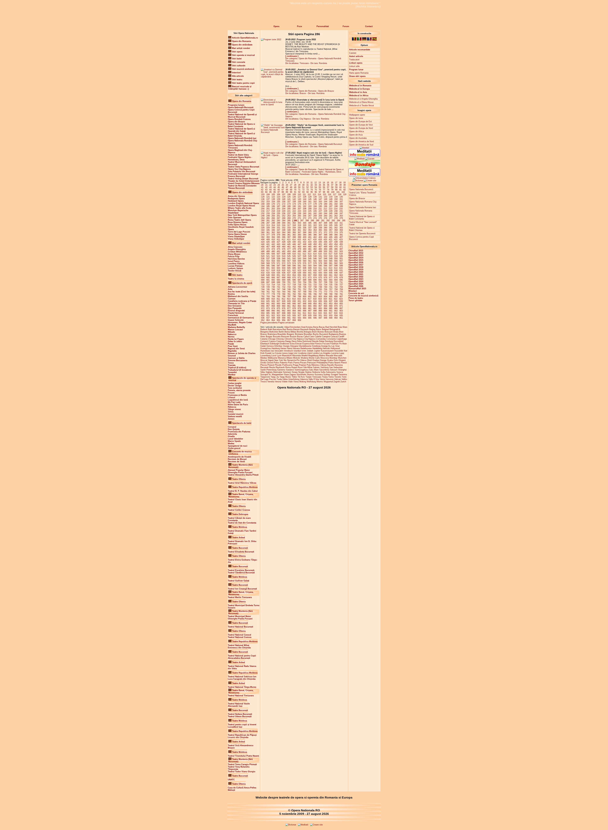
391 (341, 235)
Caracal (334, 336)
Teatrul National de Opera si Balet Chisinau (362, 229)
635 (278, 273)
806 (336, 296)
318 (294, 225)
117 (334, 194)
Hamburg (276, 348)
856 (262, 306)
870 (336, 306)
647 (341, 273)
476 (283, 249)
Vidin (290, 381)
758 (336, 289)
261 (330, 216)
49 (295, 187)
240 (304, 213)
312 (262, 225)
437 (330, 242)
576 (304, 263)
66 (278, 189)
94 (307, 192)
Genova (270, 346)
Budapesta (334, 334)
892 (283, 311)
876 (283, 308)
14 (324, 182)
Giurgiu (286, 346)
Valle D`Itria (313, 379)
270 (294, 218)
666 (273, 277)
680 (262, 280)
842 (273, 303)
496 (304, 251)
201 (268, 208)
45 (278, 187)
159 (299, 201)
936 (262, 318)
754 (315, 289)
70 (295, 189)
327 (341, 225)
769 (309, 292)
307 (320, 223)
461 (289, 246)
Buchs (316, 334)
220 (283, 211)
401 (309, 237)
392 (262, 237)
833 (309, 301)
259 (320, 216)
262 (336, 216)
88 (283, 192)
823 (341, 299)
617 (268, 270)
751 (299, 289)
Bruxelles (308, 334)
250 (273, 216)
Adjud (287, 327)
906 (273, 313)
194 (315, 206)
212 (325, 208)
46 (283, 187)
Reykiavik (280, 367)
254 (294, 216)
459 (278, 246)
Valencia (304, 379)
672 (304, 277)
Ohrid (309, 360)
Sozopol (264, 374)
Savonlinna (324, 370)
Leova (285, 353)
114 (319, 194)
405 (330, 237)
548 (325, 258)
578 (315, 263)
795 (278, 296)
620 (283, 270)
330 (273, 227)
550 (336, 258)
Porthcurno (287, 365)
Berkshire (273, 332)
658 (315, 275)
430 (294, 242)
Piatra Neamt (334, 362)
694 (336, 280)
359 (341, 230)
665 (268, 277)
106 (278, 194)
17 (336, 182)
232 (262, 213)
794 (273, 296)
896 (304, 311)
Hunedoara (265, 351)
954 (273, 320)
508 (283, 254)
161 (309, 201)
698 (273, 282)
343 (341, 227)
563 (320, 261)
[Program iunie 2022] (271, 39)
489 (268, 251)
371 (320, 232)
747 (278, 289)
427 (278, 242)
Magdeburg (313, 355)
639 (299, 273)
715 (278, 284)
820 (325, 299)
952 (262, 320)
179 (320, 204)
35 (324, 185)
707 (320, 282)
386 (315, 235)
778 (273, 294)
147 (320, 199)
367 (299, 232)
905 (268, 313)
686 (294, 280)
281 (268, 220)
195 (320, 206)
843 (278, 303)
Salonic (316, 367)
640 (304, 273)
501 (330, 251)
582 (336, 263)
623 (299, 270)
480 (304, 249)
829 (289, 301)
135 (341, 197)
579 (320, 263)
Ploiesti (270, 365)
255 (299, 216)
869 (330, 306)
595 (320, 265)
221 (289, 211)
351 (299, 230)
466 (315, 246)
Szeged (334, 374)
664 (262, 277)
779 (278, 294)
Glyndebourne (305, 346)
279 (341, 218)
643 (320, 273)
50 (299, 187)
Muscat (263, 360)
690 (315, 280)
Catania (263, 339)
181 (330, 204)
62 (262, 189)
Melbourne (272, 358)
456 (262, 246)
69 (291, 189)
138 (273, 199)
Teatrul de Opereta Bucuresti (362, 233)
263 (341, 216)
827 (278, 301)
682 (273, 280)
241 (309, 213)
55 (320, 187)
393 (268, 237)
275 (320, 218)
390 (336, 235)
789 (330, 294)
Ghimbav (278, 346)
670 (294, 277)
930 (315, 315)
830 (294, 301)
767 (299, 292)
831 (299, 301)
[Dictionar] (357, 180)
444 (283, 244)
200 (262, 208)
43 (270, 187)
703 (299, 282)
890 (273, 311)
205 (289, 208)
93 (303, 192)
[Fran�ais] (369, 40)
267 (278, 218)
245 (330, 213)
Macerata (296, 355)
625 (309, 270)
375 (341, 232)
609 (309, 268)
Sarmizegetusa (301, 370)
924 (283, 315)
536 (262, 258)
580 (325, 263)
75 (315, 189)
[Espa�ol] (374, 40)
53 (311, 187)
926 (294, 315)
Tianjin (309, 377)
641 (309, 273)
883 (320, 308)
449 (309, 244)
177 (309, 204)
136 (262, 199)
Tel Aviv (301, 377)
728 (262, 287)
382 (294, 235)
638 (294, 273)
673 (309, 277)
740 (325, 287)
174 (294, 204)
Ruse (300, 367)
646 (336, 273)
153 (268, 201)
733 (289, 287)
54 (315, 187)
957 (289, 320)
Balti (270, 329)
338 (315, 227)
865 (309, 306)
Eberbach (264, 343)
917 (330, 313)
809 (268, 299)
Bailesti (263, 329)
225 (309, 211)
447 (299, 244)
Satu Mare (314, 370)
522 (273, 256)
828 (283, 301)
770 (315, 292)
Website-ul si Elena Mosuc (361, 102)
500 (325, 251)
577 (309, 263)
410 (273, 239)
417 (309, 239)
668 (283, 277)
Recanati (264, 367)
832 (304, 301)
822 (335, 299)
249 (268, 216)
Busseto (277, 336)
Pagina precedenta (269, 322)
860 (283, 306)
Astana (309, 327)
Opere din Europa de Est (360, 121)
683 (278, 280)
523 (278, 256)
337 (309, 227)
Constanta (331, 339)
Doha (299, 341)
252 (283, 216)
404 (325, 237)
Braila (336, 332)
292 (328, 220)
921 (268, 315)
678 (336, 277)
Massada (338, 355)
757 (330, 289)
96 (315, 192)
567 (341, 261)
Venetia (270, 381)
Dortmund (306, 341)
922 (273, 315)
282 (273, 220)
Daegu (288, 341)
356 (325, 230)
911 (299, 313)
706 (315, 282)
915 (320, 313)
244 (325, 213)
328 (262, 227)
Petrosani (311, 362)
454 (336, 244)
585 (268, 265)
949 (330, 318)
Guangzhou (265, 348)
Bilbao (293, 332)
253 (289, 216)
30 (303, 185)
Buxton (293, 336)
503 (341, 251)
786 (315, 294)
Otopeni (342, 360)
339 (320, 227)
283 (278, 220)
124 (283, 197)
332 (283, 227)
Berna (287, 332)
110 (299, 194)
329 (268, 227)
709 (330, 282)
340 (325, 227)
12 (315, 182)
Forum (346, 26)
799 (299, 296)
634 (273, 273)
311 (341, 223)
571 (278, 263)
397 (289, 237)
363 (278, 232)
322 (315, 225)
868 (325, 306)
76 (320, 189)
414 (294, 239)
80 (336, 189)
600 (262, 268)
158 (294, 201)
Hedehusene (306, 348)
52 (307, 187)
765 (289, 292)
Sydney (326, 374)
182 (336, 204)
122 (273, 197)
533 (330, 256)
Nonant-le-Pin (293, 360)
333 (289, 227)
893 (289, 311)
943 (299, 318)
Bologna (307, 332)
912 (304, 313)
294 (338, 220)
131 (320, 197)
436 (325, 242)
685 (289, 280)
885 (330, 308)
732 (283, 287)
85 (270, 192)
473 (268, 249)
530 (315, 256)
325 (330, 225)
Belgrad (325, 329)
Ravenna (339, 365)
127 (299, 197)
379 (278, 235)
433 (309, 242)
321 (309, 225)
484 (325, 249)
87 (278, 192)
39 (340, 185)
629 (330, 270)
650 (273, 275)
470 (336, 246)
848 (304, 303)
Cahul (306, 336)
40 (344, 185)
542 (294, 258)
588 (283, 265)
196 (325, 206)
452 (325, 244)
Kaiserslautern (327, 351)
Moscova (324, 358)
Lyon (279, 355)
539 (278, 258)
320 (304, 225)
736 (304, 287)
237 (289, 213)
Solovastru (331, 372)
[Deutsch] (364, 40)
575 (299, 263)
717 (289, 284)
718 (294, 284)
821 (330, 299)
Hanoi (289, 348)
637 (289, 273)
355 (320, 230)
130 (315, 197)
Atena (315, 327)
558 (294, 261)
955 (278, 320)
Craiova (272, 341)
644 (325, 273)
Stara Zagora (290, 374)
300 (283, 223)
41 (262, 187)
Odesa (303, 360)
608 (304, 268)
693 (330, 280)
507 (278, 254)
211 (320, 208)
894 (294, 311)
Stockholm (301, 374)
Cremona (280, 341)
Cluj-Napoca (309, 339)
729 (268, 287)
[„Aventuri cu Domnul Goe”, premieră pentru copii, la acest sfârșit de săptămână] (273, 76)
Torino (331, 377)
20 (262, 185)
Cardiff (341, 336)
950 (336, 318)
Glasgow (294, 346)
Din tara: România (318, 63)
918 (335, 313)
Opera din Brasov (357, 198)
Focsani (326, 343)
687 (299, 280)
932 (325, 315)
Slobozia (316, 372)
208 (304, 208)
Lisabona (302, 353)
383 (299, 235)
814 (294, 299)
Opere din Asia (356, 135)
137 (268, 199)
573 (289, 263)
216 (262, 211)
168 (262, 204)
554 (273, 261)
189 (289, 206)
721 (309, 284)
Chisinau (280, 339)
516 (325, 254)
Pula (309, 365)
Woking (302, 381)
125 (289, 197)
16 (332, 182)
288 (307, 220)
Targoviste (265, 377)
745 (268, 289)
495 (299, 251)
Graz (337, 346)
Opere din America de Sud (361, 145)
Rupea (294, 367)
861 (289, 306)
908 (283, 313)
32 (311, 185)
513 (309, 254)
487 (341, 249)
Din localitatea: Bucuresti (296, 146)
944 (304, 318)
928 (304, 315)
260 (325, 216)
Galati (263, 346)
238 (294, 213)
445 (289, 244)
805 (330, 296)
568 (262, 263)
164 (325, 201)
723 (320, 284)
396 (283, 237)
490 (273, 251)
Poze (299, 26)
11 (311, 182)
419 (320, 239)
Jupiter (317, 351)
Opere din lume (356, 118)
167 (341, 201)
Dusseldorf (338, 341)
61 (344, 187)
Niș (285, 360)
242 (315, 213)
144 (304, 199)
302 (294, 223)
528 (304, 256)
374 (336, 232)
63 (266, 189)
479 (299, 249)
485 (330, 249)
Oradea (315, 360)
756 (325, 289)
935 (341, 315)
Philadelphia (322, 362)
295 (343, 220)
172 (283, 204)
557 (289, 261)
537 (268, 258)
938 (273, 318)
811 (278, 299)
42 (266, 187)
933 (330, 315)
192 (304, 206)
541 (289, 258)
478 (294, 249)
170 (273, 204)
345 (268, 230)
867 (320, 306)
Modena (304, 358)
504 (262, 254)
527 (299, 256)
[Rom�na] (354, 40)
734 (294, 287)
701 (289, 282)
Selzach (333, 370)
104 (268, 194)
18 (340, 182)
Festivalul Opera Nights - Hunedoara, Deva (321, 172)
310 (336, 223)
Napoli (271, 360)
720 (304, 284)
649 (268, 275)
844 (283, 303)
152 (262, 201)
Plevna (263, 365)
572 (283, 263)
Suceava (319, 374)
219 (278, 211)
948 (325, 318)
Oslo (336, 360)
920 (262, 315)
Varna (322, 379)
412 (283, 239)
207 (299, 208)
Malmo (322, 355)
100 (332, 192)
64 (270, 189)
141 (289, 199)
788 (325, 294)
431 (299, 242)
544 (304, 258)
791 (341, 294)
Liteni (309, 353)
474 (273, 249)
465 (309, 246)
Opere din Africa (356, 131)
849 (309, 303)
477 (289, 249)
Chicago (272, 339)
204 (283, 208)
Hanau (283, 348)
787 (320, 294)
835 (320, 301)
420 (325, 239)
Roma (288, 367)
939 (278, 318)
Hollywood (335, 348)
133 (330, 197)
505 (268, 254)
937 (268, 318)
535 (341, 256)
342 (336, 227)
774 (336, 292)
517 (330, 254)
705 (309, 282)
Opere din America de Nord (361, 141)
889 (268, 311)
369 (309, 232)
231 (341, 211)
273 (309, 218)
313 (268, 225)
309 (330, 223)
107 (283, 194)
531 (320, 256)
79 (332, 189)
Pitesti (344, 362)
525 (289, 256)
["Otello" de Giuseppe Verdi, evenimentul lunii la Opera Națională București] (273, 132)
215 (341, 208)
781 (289, 294)
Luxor (273, 355)
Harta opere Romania (358, 73)
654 (294, 275)
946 (315, 318)
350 (294, 230)
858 (273, 306)
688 (304, 280)
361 (268, 232)
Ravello (330, 365)
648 (262, 275)
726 (336, 284)
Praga (295, 365)
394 (273, 237)
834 (315, 301)
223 (299, 211)
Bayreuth (304, 329)
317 (289, 225)
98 (324, 192)
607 (299, 268)
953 (268, 320)
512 (304, 254)
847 (299, 303)
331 (278, 227)
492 (283, 251)
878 (294, 308)
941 (289, 318)
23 (274, 185)
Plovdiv (278, 365)
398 (294, 237)
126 (294, 197)
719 (299, 284)
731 (278, 287)
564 (325, 261)
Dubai (321, 341)
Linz (296, 353)
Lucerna (335, 353)
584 (262, 265)
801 (309, 296)
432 (304, 242)
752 (304, 289)
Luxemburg (265, 355)
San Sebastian (336, 367)
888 (262, 311)
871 (341, 306)
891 (278, 311)
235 (278, 213)
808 (262, 299)
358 (336, 230)
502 (336, 251)
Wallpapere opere (357, 115)
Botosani (329, 332)
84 (266, 192)
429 (289, 242)
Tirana (325, 377)
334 (294, 227)
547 (320, 258)
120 (262, 197)
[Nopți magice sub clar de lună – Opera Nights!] (273, 157)
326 (336, 225)
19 (344, 182)
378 (273, 235)
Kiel (345, 351)
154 (273, 201)
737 (309, 287)
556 (283, 261)
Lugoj (341, 353)
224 (304, 211)
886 (336, 308)
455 (341, 244)
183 (341, 204)
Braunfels (281, 334)
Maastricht (287, 355)
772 (325, 292)
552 (262, 261)
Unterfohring (293, 379)
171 (278, 204)
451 (320, 244)
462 (294, 246)
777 (268, 294)
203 (278, 208)
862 (294, 306)
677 (330, 277)
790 (336, 294)
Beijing (312, 329)
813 (288, 299)
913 (309, 313)
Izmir (303, 351)
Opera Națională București (330, 144)
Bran (341, 332)
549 (330, 258)
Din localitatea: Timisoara (297, 63)
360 (262, 232)
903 (341, 311)
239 (299, 213)
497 (309, 251)
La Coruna (276, 353)
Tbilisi (294, 377)
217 (268, 211)
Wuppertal (328, 381)
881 (309, 308)
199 (341, 206)
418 (315, 239)
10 (307, 182)
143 (299, 199)
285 (289, 220)
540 (283, 258)
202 (273, 208)
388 (325, 235)
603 (278, 268)
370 (315, 232)
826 (273, 301)
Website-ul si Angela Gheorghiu (363, 99)
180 (325, 204)
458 (273, 246)
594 (315, 265)
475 (278, 249)
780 (283, 294)
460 (283, 246)
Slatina (308, 372)
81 (340, 189)
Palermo (283, 362)
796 (283, 296)
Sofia (323, 372)
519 (341, 254)
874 (273, 308)
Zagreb (336, 381)
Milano (289, 358)
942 (294, 318)
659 (320, 275)
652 (283, 275)
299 (278, 223)
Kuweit (268, 353)
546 (315, 258)
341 (330, 227)
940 (283, 318)
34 (320, 185)
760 (262, 292)
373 (330, 232)
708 (325, 282)
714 (273, 284)
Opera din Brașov (326, 91)
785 (309, 294)
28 (295, 185)
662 (336, 275)
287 (302, 220)
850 (315, 303)
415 (299, 239)
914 (315, 313)
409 (268, 239)
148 (325, 199)
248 (262, 216)
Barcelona (277, 329)
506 (273, 254)
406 (336, 237)
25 (283, 185)
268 (283, 218)
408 (262, 239)
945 (309, 318)
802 (315, 296)
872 (262, 308)
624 (304, 270)
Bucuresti (323, 334)
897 (309, 311)
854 (336, 303)
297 (268, 223)
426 (273, 242)
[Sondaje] (364, 167)
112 (309, 194)
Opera (276, 26)
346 (273, 230)
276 (325, 218)
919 (341, 313)
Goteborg (316, 346)
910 (294, 313)
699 (278, 282)
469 (330, 246)
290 (317, 220)
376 (262, 235)
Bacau (322, 327)
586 (273, 265)
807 (341, 296)
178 (315, 204)
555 (278, 261)
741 (330, 287)
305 (309, 223)
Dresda (315, 341)
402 (315, 237)
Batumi (296, 329)
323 (320, 225)
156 (283, 201)
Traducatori (354, 59)
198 (336, 206)
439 (341, 242)
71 (299, 189)
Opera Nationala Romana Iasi (362, 207)
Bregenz (290, 334)
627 (320, 270)
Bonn (314, 332)
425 (268, 242)
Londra (316, 353)
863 (299, 306)
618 (273, 270)
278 (336, 218)
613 (330, 268)
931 (320, 315)
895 (299, 311)
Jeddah (310, 351)
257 (309, 216)
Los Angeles (325, 353)
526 (294, 256)
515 (320, 254)
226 (315, 211)
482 (315, 249)
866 (315, 306)
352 (304, 230)
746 (273, 289)
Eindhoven (284, 343)
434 (315, 242)
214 (335, 208)
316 (283, 225)
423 (341, 239)
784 (304, 294)
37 (332, 185)
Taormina (343, 374)
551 (341, 258)
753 (309, 289)
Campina (326, 336)
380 (283, 235)
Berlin (281, 332)
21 (266, 185)
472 (262, 249)
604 (283, 268)
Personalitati (323, 26)
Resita (272, 367)
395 (278, 237)
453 (330, 244)
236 (283, 213)
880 (304, 308)
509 (289, 254)
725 (330, 284)
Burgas (269, 336)
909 (289, 313)
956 (283, 320)
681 (268, 280)
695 (341, 280)
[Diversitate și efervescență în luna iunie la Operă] (273, 104)
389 (330, 235)
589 (289, 265)
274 (315, 218)
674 (315, 277)
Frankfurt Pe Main (338, 343)
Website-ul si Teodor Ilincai (361, 105)
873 (268, 308)
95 (311, 192)
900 (325, 311)
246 (336, 213)
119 (344, 194)
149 (330, 199)
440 (262, 244)
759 (341, 289)
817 (309, 299)
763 (278, 292)
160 (304, 201)
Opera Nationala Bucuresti (361, 189)
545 (309, 258)
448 (304, 244)
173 (289, 204)
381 (289, 235)
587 (278, 265)
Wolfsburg (311, 381)
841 (268, 303)
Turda (279, 379)
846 (294, 303)
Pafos (276, 362)
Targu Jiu (275, 377)
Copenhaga (341, 339)
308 (325, 223)
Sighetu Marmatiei (274, 372)
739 (320, 287)
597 (330, 265)
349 (289, 230)
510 (294, 254)
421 (330, 239)
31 (307, 185)
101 (338, 192)
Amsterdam (295, 327)
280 (262, 220)
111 (304, 194)
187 (278, 206)
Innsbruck (288, 351)
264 (262, 218)
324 (325, 225)
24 (278, 185)
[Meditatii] (359, 158)
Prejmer (302, 365)
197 (330, 206)
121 (268, 197)
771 (320, 292)
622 (294, 270)
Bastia (290, 329)
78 (328, 189)
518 (335, 254)
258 (315, 216)
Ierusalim (279, 351)
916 (325, 313)
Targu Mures (285, 377)
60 (340, 187)
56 (324, 187)
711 (341, 282)
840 (262, 303)
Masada (329, 355)
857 (268, 306)
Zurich (343, 381)
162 (315, 201)
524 (283, 256)
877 (289, 308)
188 (283, 206)
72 (303, 189)
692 (325, 280)
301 (289, 223)
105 (273, 194)
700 (283, 282)
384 (304, 235)
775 (341, 292)
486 (336, 249)
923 (278, 315)
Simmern (287, 372)
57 (328, 187)
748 (283, 289)
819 (320, 299)
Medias (263, 358)
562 (315, 261)
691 (320, 280)
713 (268, 284)
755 (320, 289)
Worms (320, 381)
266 (273, 218)
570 (273, 263)
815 (299, 299)
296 (262, 223)
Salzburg (324, 367)
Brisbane (299, 334)
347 (278, 230)
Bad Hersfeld (331, 327)
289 (312, 220)
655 (299, 275)
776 (262, 294)
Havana (296, 348)
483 (320, 249)
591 (299, 265)
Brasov (263, 334)
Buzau (300, 336)
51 (303, 187)
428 (283, 242)
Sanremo (281, 370)
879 (299, 308)
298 (273, 223)
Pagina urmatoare (286, 322)
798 (294, 296)
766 (294, 292)
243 (320, 213)
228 (325, 211)
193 (309, 206)
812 (283, 299)
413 (288, 239)
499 (320, 251)
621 (289, 270)
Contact (369, 26)
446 (294, 244)
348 (283, 230)
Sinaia (295, 372)
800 (304, 296)
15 (328, 182)
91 (295, 192)
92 (299, 192)
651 (278, 275)
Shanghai (342, 370)
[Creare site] (370, 180)
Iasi (272, 351)
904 (262, 313)
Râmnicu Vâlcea (318, 365)
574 (294, 263)
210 (315, 208)
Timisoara (316, 377)
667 (278, 277)
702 (294, 282)
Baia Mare (342, 327)
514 (315, 254)
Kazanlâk (339, 351)
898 (315, 311)
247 (341, 213)
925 (289, 315)
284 (283, 220)
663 (341, 275)
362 (273, 232)
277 (330, 218)
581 (330, 263)
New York (278, 360)
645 (330, 273)
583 (341, 263)
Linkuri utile (354, 66)
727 (341, 284)
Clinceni (288, 339)
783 (299, 294)
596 (325, 265)
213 (330, 208)
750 (294, 289)
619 (278, 270)
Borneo (320, 332)
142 (294, 199)
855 (341, 303)
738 (315, 287)
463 (299, 246)
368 (304, 232)
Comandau (321, 339)
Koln (262, 353)
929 (309, 315)
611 (320, 268)
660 (325, 275)
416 (304, 239)
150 (336, 199)
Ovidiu (263, 362)
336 (304, 227)
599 (341, 265)
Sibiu (262, 372)
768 (304, 292)
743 (341, 287)
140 (283, 199)
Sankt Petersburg (268, 370)
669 (289, 277)
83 (262, 192)
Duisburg (329, 341)
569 (268, 263)
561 (309, 261)
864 (304, 306)
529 (309, 256)
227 (320, 211)
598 (336, 265)
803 (320, 296)
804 (325, 296)
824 (262, 301)
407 (341, 237)
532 (325, 256)
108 (289, 194)
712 (262, 284)
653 (289, 275)
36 (328, 185)
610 (315, 268)
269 (289, 218)
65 (274, 189)
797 (289, 296)
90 (291, 192)
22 (270, 185)
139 (278, 199)
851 (320, 303)
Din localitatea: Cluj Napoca (298, 119)
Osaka (330, 360)
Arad (303, 327)
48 (291, 187)
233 (268, 213)
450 (315, 244)
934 (336, 315)
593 (309, 265)
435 (320, 242)
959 (299, 320)
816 (304, 299)
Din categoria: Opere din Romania (300, 58)
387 (320, 235)
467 (320, 246)
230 (336, 211)
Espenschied (308, 343)
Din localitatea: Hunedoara (297, 174)
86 (274, 192)
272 (304, 218)
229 (330, 211)
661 (330, 275)
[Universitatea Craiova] (364, 178)
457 (268, 246)
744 (262, 289)
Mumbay (333, 358)
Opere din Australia (358, 138)
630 (336, 270)
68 (287, 189)
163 (320, 201)
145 (309, 199)
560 (304, 261)
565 (330, 261)
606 (294, 268)
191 (299, 206)
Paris (290, 362)
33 (315, 185)
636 (283, 273)
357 (330, 230)
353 (309, 230)
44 (274, 187)
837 (330, 301)
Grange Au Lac (328, 346)
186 (273, 206)
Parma (296, 362)
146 (315, 199)
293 (333, 220)
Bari (284, 329)
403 (320, 237)
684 (283, 280)
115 (324, 194)
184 (262, 206)
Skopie (301, 372)
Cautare (352, 53)
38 (336, 185)
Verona (278, 381)
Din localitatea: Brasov (295, 93)
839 (341, 301)
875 (278, 308)
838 (336, 301)
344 (262, 230)
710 (336, 282)
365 (289, 232)
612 (325, 268)
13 (319, 182)
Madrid (304, 355)
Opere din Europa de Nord (361, 128)
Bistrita (300, 332)
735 (299, 287)
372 (325, 232)
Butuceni (285, 336)
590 (294, 265)
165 (330, 201)
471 (341, 246)
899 (320, 311)
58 (332, 187)
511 (299, 254)
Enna (292, 343)
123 (278, 197)
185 (268, 206)
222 (294, 211)
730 (273, 287)
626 (315, 270)
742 (336, 287)
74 (311, 189)
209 (309, 208)
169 (268, 204)
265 (268, 218)
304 (304, 223)
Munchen (342, 358)
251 (278, 216)
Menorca (282, 358)
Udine (285, 379)
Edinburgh (274, 343)
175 (299, 204)
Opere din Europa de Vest (361, 125)
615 (341, 268)
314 (273, 225)
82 (344, 189)
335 (299, 227)
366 (294, 232)
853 (330, 303)
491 (278, 251)
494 (294, 251)
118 (339, 194)
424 (262, 242)
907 (278, 313)
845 (289, 303)
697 (268, 282)
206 (294, 208)
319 (299, 225)
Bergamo (264, 332)
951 (341, 318)
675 (320, 277)
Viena (296, 381)
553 (268, 261)
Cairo (311, 336)
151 (341, 199)
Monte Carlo (314, 358)
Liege (290, 353)
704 (304, 282)
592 (304, 265)
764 (283, 292)
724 (325, 284)
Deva (294, 341)
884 (325, 308)
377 (268, 235)
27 (291, 185)
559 (299, 261)
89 (287, 192)
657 (309, 275)
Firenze (318, 343)
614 (335, 268)
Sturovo (310, 374)
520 (262, 256)
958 (294, 320)
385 (309, 235)
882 (315, 308)
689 (309, 280)
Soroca (339, 372)
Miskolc (296, 358)
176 (304, 204)
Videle (285, 381)
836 (325, 301)
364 (283, 232)
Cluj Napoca (298, 339)
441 (268, 244)
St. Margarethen (276, 374)
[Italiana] (359, 40)
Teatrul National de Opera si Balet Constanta (362, 217)
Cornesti (264, 341)
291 (322, 220)
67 (283, 189)
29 (299, 185)
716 (283, 284)
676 (325, 277)
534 (336, 256)
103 (262, 194)
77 (324, 189)
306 (315, 223)
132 (325, 197)
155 (278, 201)
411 (278, 239)
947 (320, 318)
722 (315, 284)
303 (299, 223)
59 (336, 187)
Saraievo (290, 370)
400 (304, 237)
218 (273, 211)
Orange (323, 360)
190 (294, 206)
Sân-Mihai (307, 367)
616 (262, 270)
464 (304, 246)
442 (273, 244)
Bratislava (272, 334)
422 (335, 239)
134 (336, 197)
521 (268, 256)
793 (268, 296)
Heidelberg (317, 348)
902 (336, 311)
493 (289, 251)
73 (307, 189)
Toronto (337, 377)
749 (289, 289)
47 (287, 187)
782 (294, 294)
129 (309, 197)
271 (299, 218)
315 (278, 225)
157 (289, 201)
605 (289, 268)
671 (299, 277)
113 (314, 194)
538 (273, 258)
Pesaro (303, 362)
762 (273, 292)
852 (325, 303)
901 (330, 311)
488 (262, 251)
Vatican (337, 379)
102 (343, 192)
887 (341, 308)
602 (273, 268)
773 (330, 292)
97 (320, 192)
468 (325, 246)
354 (315, 230)
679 (341, 277)
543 (299, 258)
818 (315, 299)
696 (262, 282)
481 (309, 249)
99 (328, 192)
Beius (318, 329)
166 (336, 201)
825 (268, 301)
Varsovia (329, 379)
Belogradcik (334, 329)
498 (315, 251)
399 (299, 237)
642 (315, 273)
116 (329, 194)
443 (278, 244)
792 (262, 296)
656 (304, 275)
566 (336, 261)
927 (299, 315)
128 (304, 197)
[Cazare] (369, 158)
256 (304, 216)
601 (268, 268)
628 (325, 270)
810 (273, 299)
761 (268, 292)
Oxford (270, 362)
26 (287, 185)
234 (273, 213)
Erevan (298, 343)
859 (278, 306)
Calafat (318, 336)
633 (268, 273)
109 (294, 194)
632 (262, 273)
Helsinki (326, 348)
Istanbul (297, 351)
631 (341, 270)
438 (336, 242)
